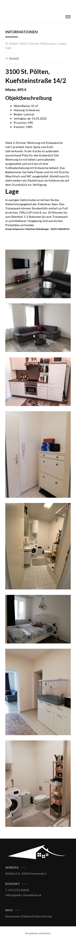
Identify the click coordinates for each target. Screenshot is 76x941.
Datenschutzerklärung (36, 916)
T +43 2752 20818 (17, 890)
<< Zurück (12, 58)
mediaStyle (44, 933)
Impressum (12, 916)
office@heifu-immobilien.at (23, 895)
